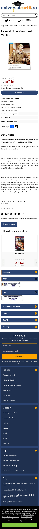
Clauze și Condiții (26, 517)
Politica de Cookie (28, 515)
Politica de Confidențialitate (10, 517)
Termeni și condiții (9, 375)
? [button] (12, 79)
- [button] (35, 279)
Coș (21, 20)
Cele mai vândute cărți (10, 456)
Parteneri (6, 443)
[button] (30, 21)
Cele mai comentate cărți (11, 461)
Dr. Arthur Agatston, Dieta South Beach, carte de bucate (19, 484)
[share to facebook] (12, 126)
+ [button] (35, 272)
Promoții (5, 428)
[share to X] (16, 126)
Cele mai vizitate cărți (10, 466)
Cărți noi (5, 423)
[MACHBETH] (19, 243)
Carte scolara (12, 110)
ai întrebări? (5, 117)
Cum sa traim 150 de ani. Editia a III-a (15, 490)
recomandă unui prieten (9, 114)
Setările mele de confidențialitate (13, 471)
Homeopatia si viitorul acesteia (13, 502)
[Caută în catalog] (36, 15)
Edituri (5, 433)
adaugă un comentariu (9, 121)
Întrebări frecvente (9, 400)
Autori (5, 438)
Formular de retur (8, 418)
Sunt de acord (19, 525)
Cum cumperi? (7, 390)
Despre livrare (7, 395)
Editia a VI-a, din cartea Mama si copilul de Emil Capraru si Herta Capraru (18, 496)
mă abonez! (20, 356)
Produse (12, 21)
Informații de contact (10, 413)
